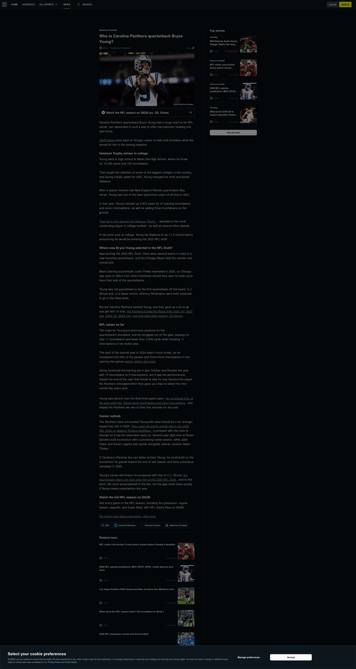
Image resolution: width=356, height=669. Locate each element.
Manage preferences (249, 657)
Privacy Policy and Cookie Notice (62, 662)
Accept (291, 657)
